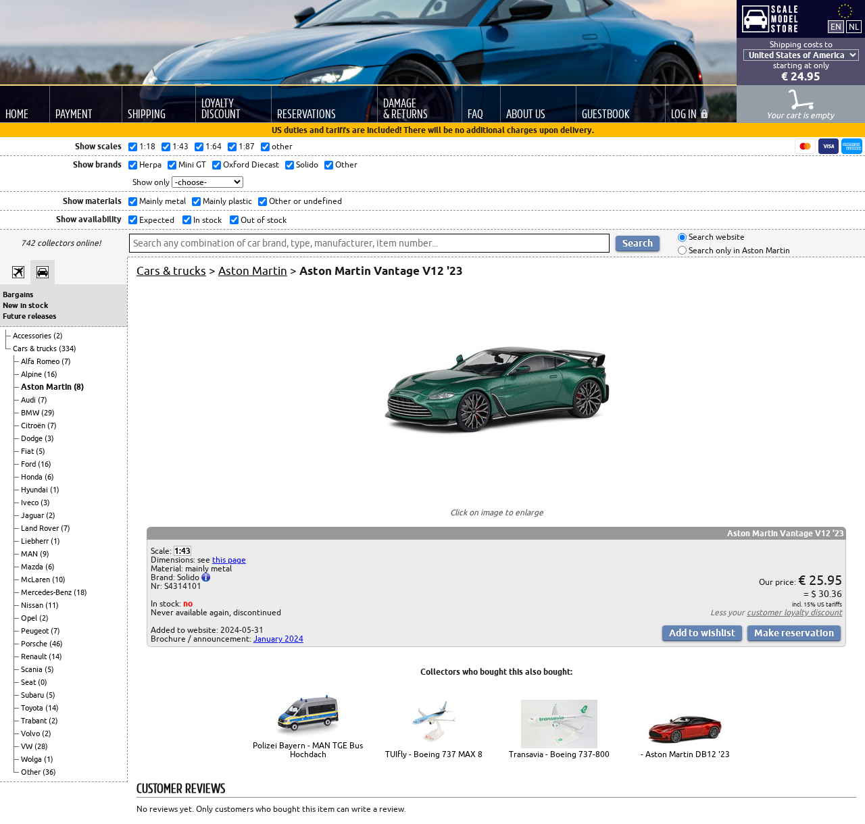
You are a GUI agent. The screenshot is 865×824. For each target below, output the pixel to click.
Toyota (33, 708)
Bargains (18, 294)
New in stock (25, 305)
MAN (30, 554)
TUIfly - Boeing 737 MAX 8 (434, 754)
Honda (33, 477)
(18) (80, 592)
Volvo (31, 733)
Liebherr (36, 541)
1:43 (182, 550)
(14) (55, 656)
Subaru (33, 695)
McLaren (36, 579)
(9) (44, 554)
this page (229, 559)
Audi (29, 400)
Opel (30, 618)
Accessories (33, 336)
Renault (35, 656)
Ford (29, 464)
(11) (52, 605)
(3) (49, 438)
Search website (716, 237)
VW (27, 746)
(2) (58, 336)
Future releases (29, 316)
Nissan (33, 605)
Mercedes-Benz (47, 592)
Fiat (28, 451)
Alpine (32, 374)
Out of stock (263, 219)
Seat (29, 682)
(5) (40, 451)
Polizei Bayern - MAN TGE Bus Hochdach (308, 749)
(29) (48, 413)
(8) (79, 386)
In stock (206, 219)
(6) (49, 477)
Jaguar (33, 515)
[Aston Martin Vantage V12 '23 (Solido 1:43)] (496, 488)
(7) (66, 361)
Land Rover (41, 528)
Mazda (33, 567)
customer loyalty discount (794, 612)
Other (32, 772)
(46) (56, 644)
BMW (31, 413)
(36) (49, 772)
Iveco (31, 502)
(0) (42, 682)
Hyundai (35, 490)
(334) (67, 348)
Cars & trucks (36, 348)
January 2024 (278, 638)
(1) (54, 490)
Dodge (33, 438)
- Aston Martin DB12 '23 (685, 754)
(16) (50, 374)
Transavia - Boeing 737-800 (559, 754)
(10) (59, 579)
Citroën (34, 425)
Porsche (35, 644)
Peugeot (36, 631)
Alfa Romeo (41, 361)
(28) (41, 746)
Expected (155, 219)
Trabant (35, 721)
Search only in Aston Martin (738, 250)
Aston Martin (47, 386)
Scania (33, 669)
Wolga (32, 759)
